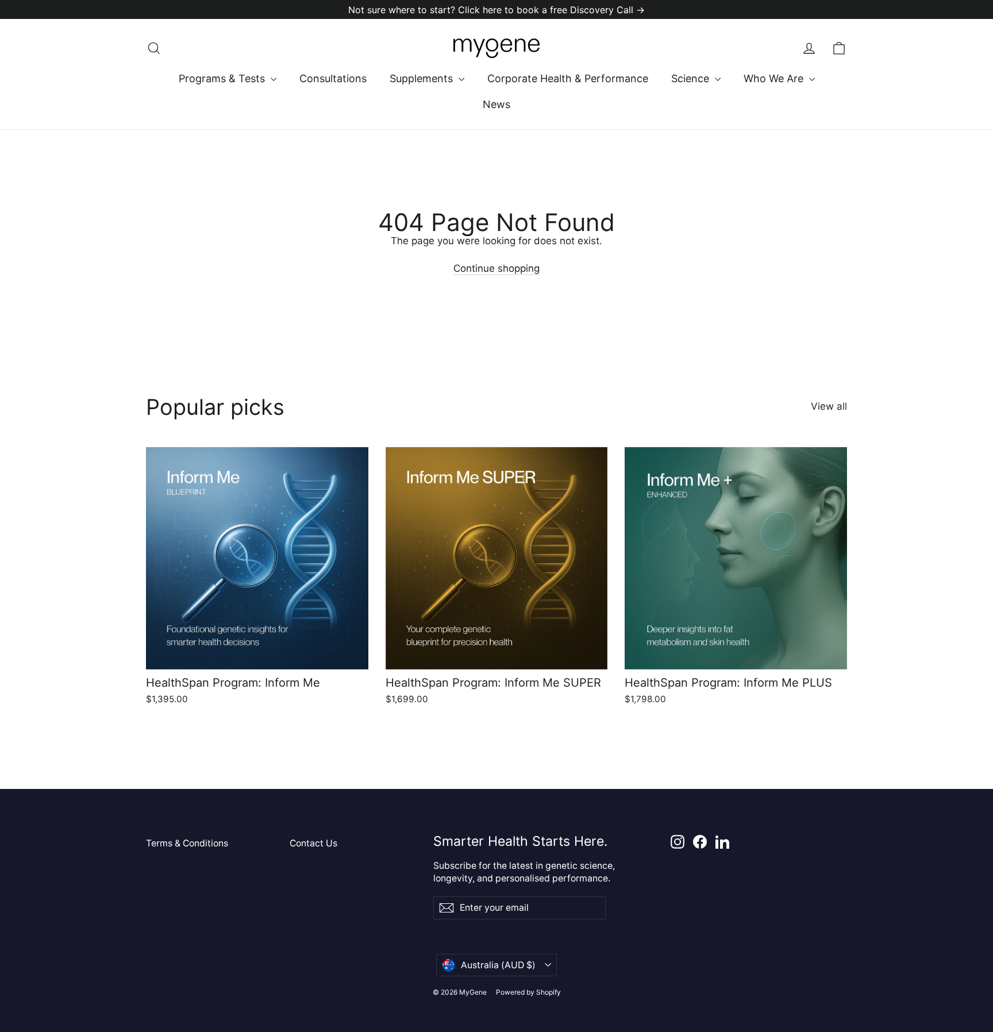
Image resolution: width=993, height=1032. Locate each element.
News (496, 104)
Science (691, 78)
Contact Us (313, 843)
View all (829, 406)
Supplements (423, 78)
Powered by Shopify (528, 992)
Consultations (333, 78)
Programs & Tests (223, 78)
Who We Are (775, 78)
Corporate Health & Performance (567, 78)
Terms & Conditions (187, 843)
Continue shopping (496, 268)
